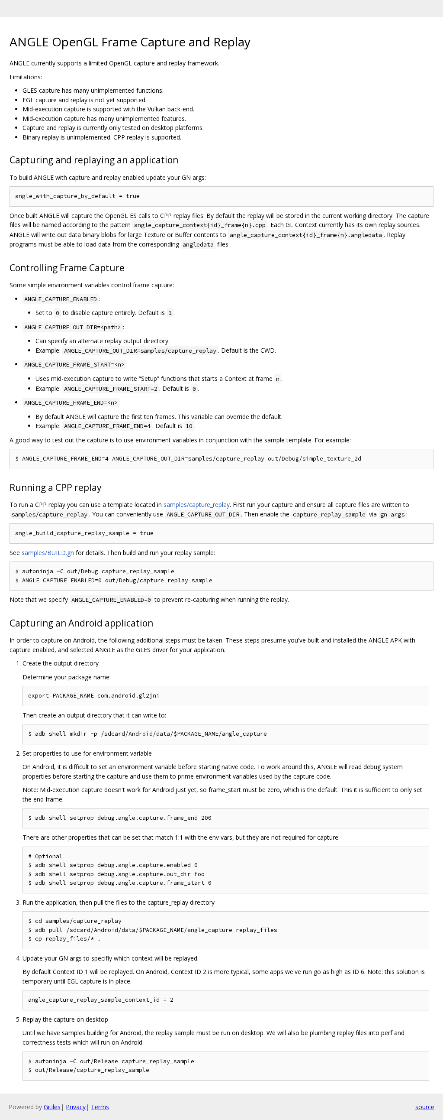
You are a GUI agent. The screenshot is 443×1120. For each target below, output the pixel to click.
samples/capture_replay (197, 504)
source (424, 1107)
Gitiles (52, 1107)
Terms (100, 1107)
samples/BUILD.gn (48, 553)
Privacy (76, 1107)
